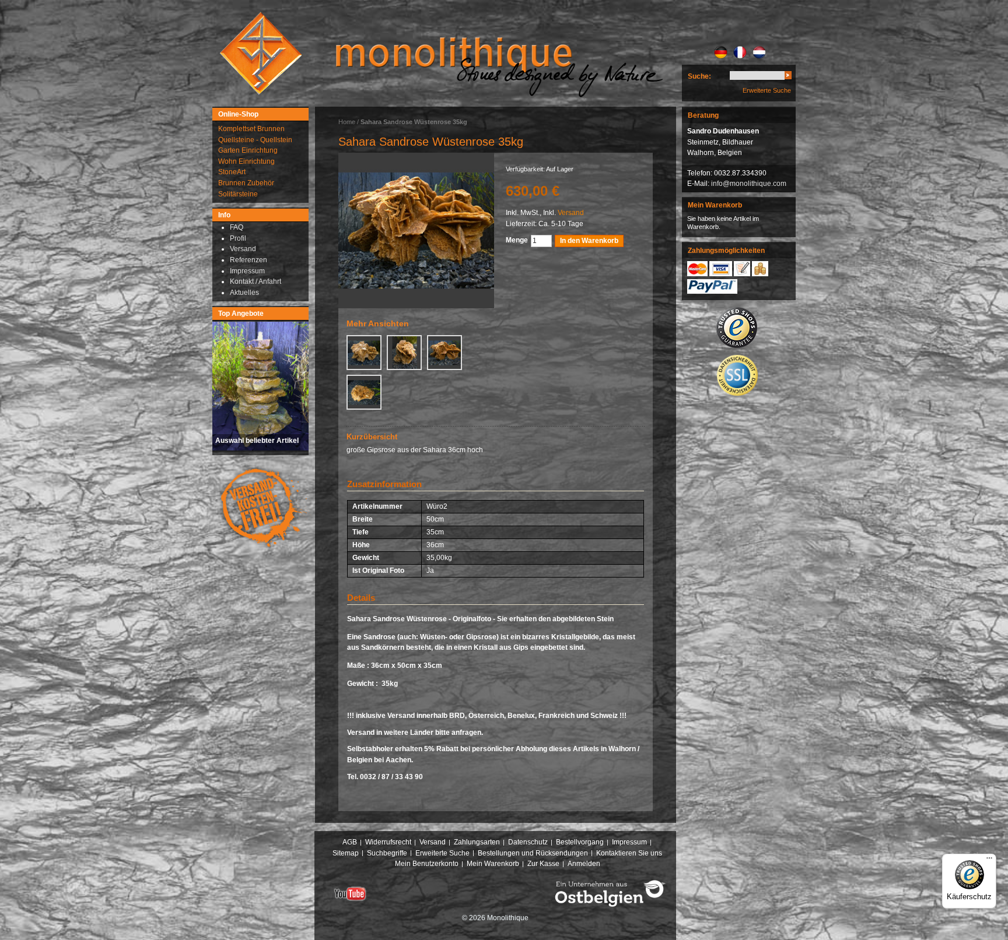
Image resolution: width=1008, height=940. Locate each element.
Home (346, 121)
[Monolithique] (260, 53)
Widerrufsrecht (388, 842)
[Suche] (788, 77)
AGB (349, 842)
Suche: (699, 76)
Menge (517, 240)
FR (740, 52)
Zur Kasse (543, 864)
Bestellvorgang (580, 842)
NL (759, 52)
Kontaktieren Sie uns (629, 853)
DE (720, 52)
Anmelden (584, 864)
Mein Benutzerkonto (427, 864)
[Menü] (989, 861)
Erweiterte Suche (767, 90)
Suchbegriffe (387, 853)
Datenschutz (528, 842)
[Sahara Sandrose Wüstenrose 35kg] (364, 352)
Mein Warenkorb (493, 864)
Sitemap (345, 853)
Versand (571, 213)
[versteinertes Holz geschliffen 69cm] (416, 230)
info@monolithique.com (748, 183)
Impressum (629, 842)
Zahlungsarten (477, 842)
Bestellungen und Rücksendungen (533, 853)
